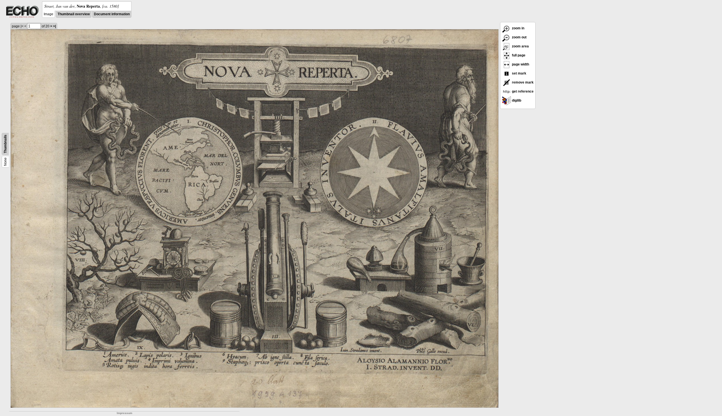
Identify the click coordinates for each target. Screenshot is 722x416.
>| (54, 26)
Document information (112, 14)
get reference (522, 91)
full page (518, 55)
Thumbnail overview (74, 14)
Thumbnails (5, 144)
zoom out (519, 37)
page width (520, 64)
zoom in (517, 28)
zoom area (520, 46)
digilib (516, 100)
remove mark (522, 82)
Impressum (124, 413)
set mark (518, 73)
